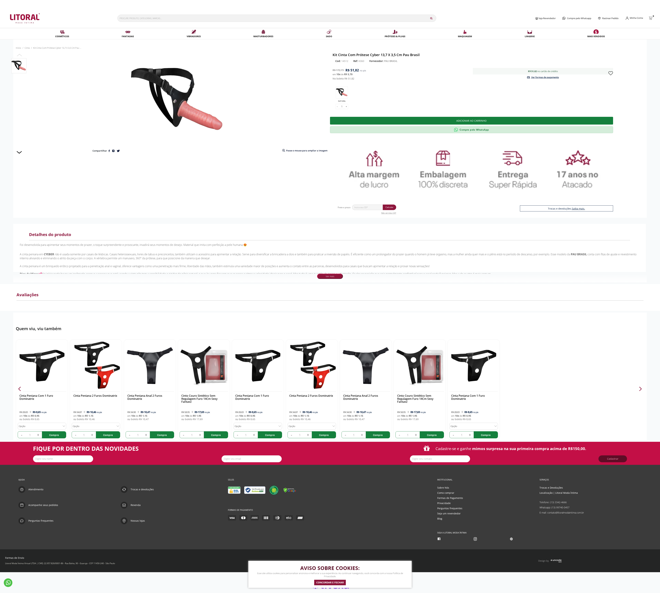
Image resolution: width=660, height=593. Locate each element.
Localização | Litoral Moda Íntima (559, 492)
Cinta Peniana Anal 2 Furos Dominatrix (144, 397)
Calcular (389, 207)
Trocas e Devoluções (551, 487)
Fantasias (128, 36)
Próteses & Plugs (395, 36)
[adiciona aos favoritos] (610, 72)
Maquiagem (465, 36)
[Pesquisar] (431, 18)
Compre (54, 434)
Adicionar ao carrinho (471, 120)
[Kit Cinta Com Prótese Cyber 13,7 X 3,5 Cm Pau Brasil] (18, 65)
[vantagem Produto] (473, 169)
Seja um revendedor (449, 513)
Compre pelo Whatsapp (579, 18)
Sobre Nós (443, 487)
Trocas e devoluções (142, 489)
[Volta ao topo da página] (652, 469)
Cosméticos (62, 36)
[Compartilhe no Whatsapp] (113, 150)
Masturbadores (263, 36)
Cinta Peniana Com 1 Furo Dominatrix (36, 397)
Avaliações (27, 294)
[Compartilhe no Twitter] (118, 150)
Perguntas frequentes (449, 508)
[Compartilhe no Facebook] (109, 150)
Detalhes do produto (50, 234)
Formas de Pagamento (450, 498)
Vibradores (194, 36)
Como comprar (445, 492)
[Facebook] (439, 539)
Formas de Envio (14, 557)
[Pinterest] (512, 539)
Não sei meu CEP (388, 213)
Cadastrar (612, 458)
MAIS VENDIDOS (596, 36)
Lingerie (530, 36)
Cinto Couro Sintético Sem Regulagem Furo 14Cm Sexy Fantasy (199, 399)
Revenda (136, 505)
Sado (329, 36)
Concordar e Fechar (330, 582)
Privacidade (444, 503)
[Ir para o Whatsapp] (8, 582)
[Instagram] (476, 539)
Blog (439, 518)
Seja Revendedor (547, 18)
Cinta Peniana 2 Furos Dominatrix (95, 396)
